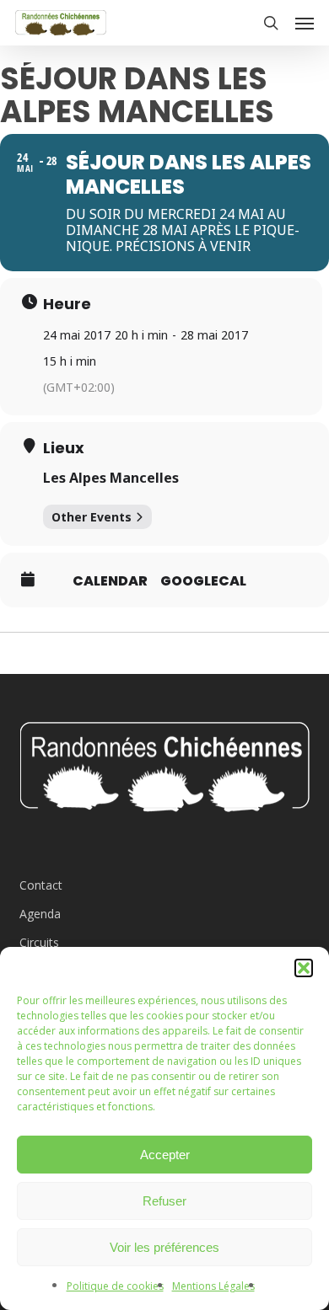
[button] (303, 968)
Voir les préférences (164, 1247)
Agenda (40, 914)
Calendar (110, 581)
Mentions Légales (213, 1286)
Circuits (39, 942)
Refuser (164, 1201)
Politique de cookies (115, 1286)
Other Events (91, 517)
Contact (40, 885)
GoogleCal (203, 581)
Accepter (165, 1154)
